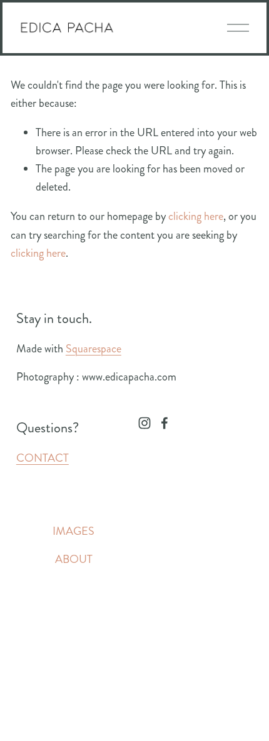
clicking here (195, 216)
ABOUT (74, 559)
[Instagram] (144, 423)
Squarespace (93, 349)
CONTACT (42, 458)
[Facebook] (164, 423)
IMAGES (73, 531)
